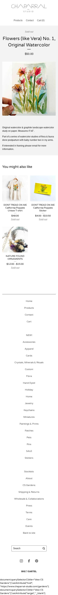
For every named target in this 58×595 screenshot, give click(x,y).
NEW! (29, 335)
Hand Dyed (29, 383)
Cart (29, 321)
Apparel (29, 348)
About (29, 478)
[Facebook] (29, 561)
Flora (29, 376)
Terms (29, 512)
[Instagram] (21, 561)
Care (29, 519)
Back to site (29, 533)
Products (18, 20)
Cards (29, 355)
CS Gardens (29, 485)
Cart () (40, 20)
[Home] (29, 8)
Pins (29, 444)
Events (29, 526)
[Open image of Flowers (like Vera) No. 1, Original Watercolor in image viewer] (29, 89)
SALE (29, 451)
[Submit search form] (43, 548)
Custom (29, 369)
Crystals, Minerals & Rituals (29, 362)
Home (29, 301)
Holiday (29, 389)
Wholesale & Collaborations (29, 498)
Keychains (29, 410)
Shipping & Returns (29, 492)
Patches (29, 430)
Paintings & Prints (29, 423)
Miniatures (29, 417)
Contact (30, 20)
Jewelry (29, 403)
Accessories (29, 342)
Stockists (29, 471)
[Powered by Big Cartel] (29, 571)
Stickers (29, 458)
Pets (29, 437)
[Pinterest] (36, 561)
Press (29, 505)
